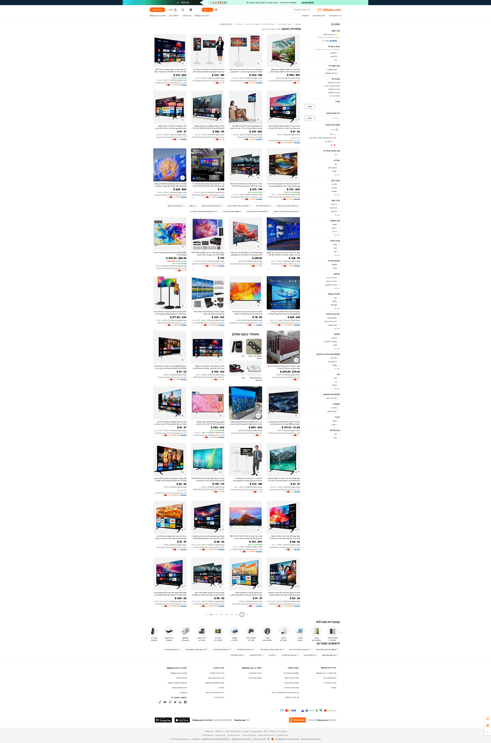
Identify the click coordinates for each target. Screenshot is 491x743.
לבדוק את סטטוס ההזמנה (177, 683)
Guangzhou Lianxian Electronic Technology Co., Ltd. (283, 140)
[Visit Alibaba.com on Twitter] (175, 702)
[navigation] (322, 319)
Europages (282, 731)
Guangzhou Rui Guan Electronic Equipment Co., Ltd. (245, 80)
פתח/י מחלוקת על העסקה (214, 683)
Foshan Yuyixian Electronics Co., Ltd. (172, 377)
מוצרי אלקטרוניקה (284, 24)
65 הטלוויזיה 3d (309, 655)
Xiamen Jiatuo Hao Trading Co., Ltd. (286, 377)
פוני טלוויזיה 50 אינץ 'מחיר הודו (271, 649)
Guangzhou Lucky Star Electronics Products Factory (283, 80)
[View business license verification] (268, 739)
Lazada (245, 731)
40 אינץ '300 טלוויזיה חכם (211, 206)
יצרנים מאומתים (255, 673)
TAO (265, 731)
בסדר (309, 106)
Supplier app (239, 720)
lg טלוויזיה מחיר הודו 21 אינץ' (287, 206)
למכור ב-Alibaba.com (179, 673)
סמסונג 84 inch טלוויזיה (231, 211)
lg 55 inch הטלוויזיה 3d (221, 649)
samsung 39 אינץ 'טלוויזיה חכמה (285, 211)
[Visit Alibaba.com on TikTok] (159, 702)
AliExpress (209, 731)
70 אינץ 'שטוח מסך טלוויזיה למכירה (202, 211)
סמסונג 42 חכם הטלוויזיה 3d (326, 649)
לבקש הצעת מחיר (255, 678)
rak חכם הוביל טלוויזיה (245, 649)
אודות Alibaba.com (328, 668)
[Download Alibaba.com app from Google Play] (163, 720)
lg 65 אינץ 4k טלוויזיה (288, 655)
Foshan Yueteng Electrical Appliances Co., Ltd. (169, 82)
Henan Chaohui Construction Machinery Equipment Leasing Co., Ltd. (283, 433)
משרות (333, 688)
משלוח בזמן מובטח (291, 683)
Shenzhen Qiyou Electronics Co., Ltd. (285, 263)
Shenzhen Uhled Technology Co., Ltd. (285, 323)
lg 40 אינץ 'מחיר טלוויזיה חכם (237, 206)
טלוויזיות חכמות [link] (226, 24)
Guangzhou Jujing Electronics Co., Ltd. (171, 137)
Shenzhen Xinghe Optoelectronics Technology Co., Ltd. (207, 80)
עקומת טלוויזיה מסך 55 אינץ (256, 211)
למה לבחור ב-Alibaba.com (326, 673)
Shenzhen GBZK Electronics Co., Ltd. (171, 323)
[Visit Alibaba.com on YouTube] (164, 702)
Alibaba (298, 24)
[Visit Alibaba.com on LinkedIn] (180, 702)
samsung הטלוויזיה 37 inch (298, 649)
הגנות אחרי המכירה (291, 688)
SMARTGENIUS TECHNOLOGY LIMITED (208, 377)
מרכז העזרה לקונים (217, 673)
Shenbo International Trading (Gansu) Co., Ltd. (169, 195)
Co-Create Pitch (329, 678)
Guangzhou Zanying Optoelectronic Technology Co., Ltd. (245, 263)
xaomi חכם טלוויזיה (171, 649)
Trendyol (272, 731)
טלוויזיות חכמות (255, 655)
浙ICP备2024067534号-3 (311, 739)
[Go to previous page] (247, 614)
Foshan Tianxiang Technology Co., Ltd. (171, 268)
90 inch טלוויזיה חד (262, 206)
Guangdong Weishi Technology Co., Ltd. (246, 197)
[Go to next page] (206, 614)
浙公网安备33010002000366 (287, 739)
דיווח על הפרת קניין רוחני (215, 692)
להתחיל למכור (181, 678)
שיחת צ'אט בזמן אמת (216, 678)
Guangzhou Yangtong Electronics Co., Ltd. (245, 323)
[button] (215, 9)
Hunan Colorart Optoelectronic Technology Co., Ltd (207, 323)
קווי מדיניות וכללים (292, 697)
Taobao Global (256, 731)
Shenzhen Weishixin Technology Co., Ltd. (208, 195)
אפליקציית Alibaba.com (202, 720)
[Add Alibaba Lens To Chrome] (297, 720)
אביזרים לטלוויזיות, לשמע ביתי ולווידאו (259, 24)
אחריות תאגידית (330, 683)
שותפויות (183, 692)
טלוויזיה (238, 24)
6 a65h (191, 206)
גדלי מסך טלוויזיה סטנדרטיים (195, 649)
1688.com (219, 731)
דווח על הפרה (219, 697)
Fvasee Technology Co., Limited (249, 137)
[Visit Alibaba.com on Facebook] (185, 702)
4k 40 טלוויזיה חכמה (175, 206)
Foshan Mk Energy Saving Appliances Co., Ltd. (283, 197)
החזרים (221, 688)
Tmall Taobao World (233, 731)
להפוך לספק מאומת (179, 688)
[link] (487, 718)
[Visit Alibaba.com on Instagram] (170, 702)
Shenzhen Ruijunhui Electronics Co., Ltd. (208, 137)
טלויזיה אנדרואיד (236, 655)
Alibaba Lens (322, 720)
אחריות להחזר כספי (291, 678)
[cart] (182, 10)
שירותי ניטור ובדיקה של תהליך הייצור (285, 692)
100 (211, 614)
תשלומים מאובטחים (291, 673)
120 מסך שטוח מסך (329, 655)
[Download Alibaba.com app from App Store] (182, 720)
